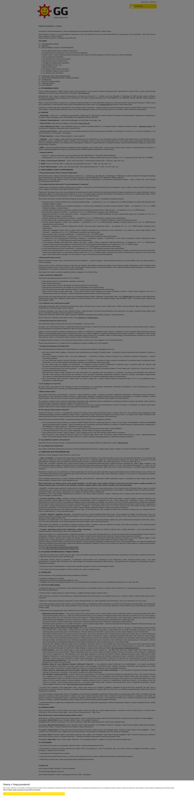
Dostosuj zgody (36, 794)
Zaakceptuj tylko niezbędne (16, 794)
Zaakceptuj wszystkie (55, 794)
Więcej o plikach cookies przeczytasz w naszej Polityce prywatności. (22, 789)
